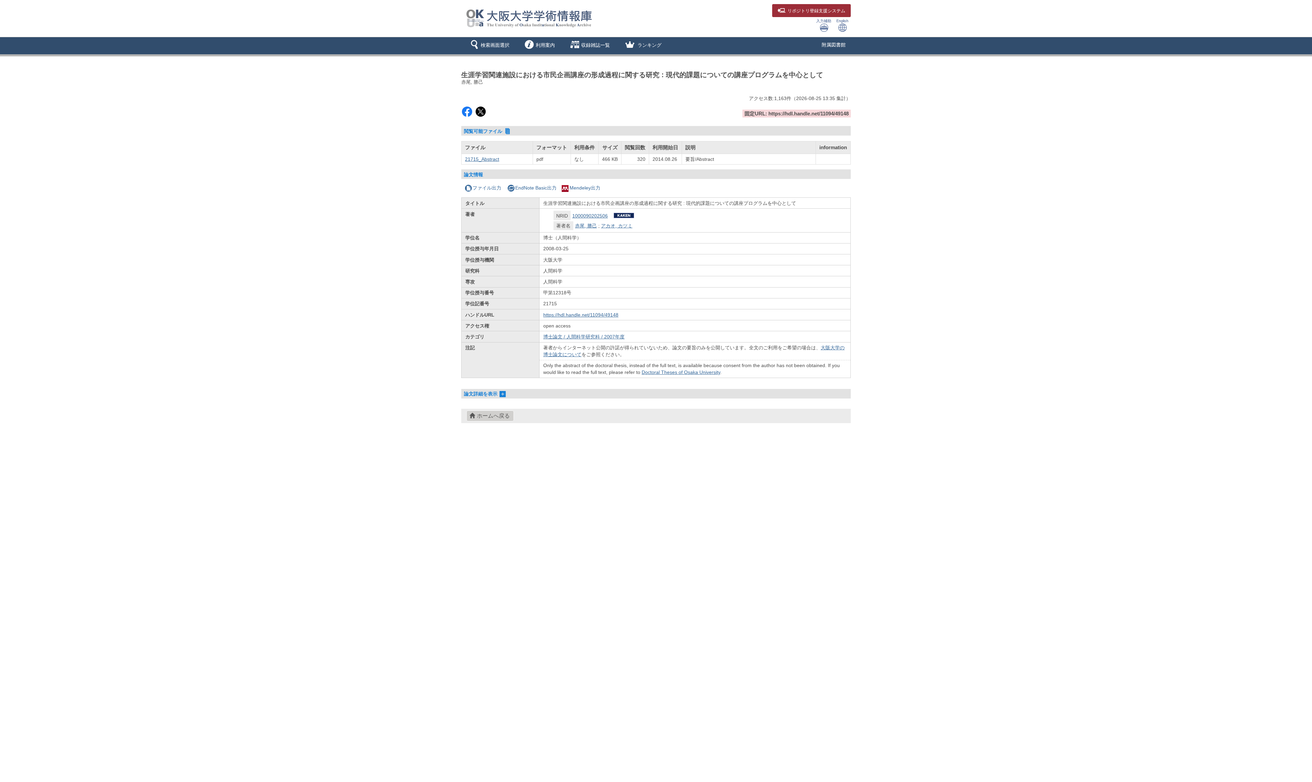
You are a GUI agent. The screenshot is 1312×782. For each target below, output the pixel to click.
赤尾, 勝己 (586, 225)
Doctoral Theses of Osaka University (681, 372)
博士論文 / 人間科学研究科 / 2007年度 (584, 336)
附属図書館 (834, 44)
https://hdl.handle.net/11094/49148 (580, 315)
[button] (488, 45)
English (842, 21)
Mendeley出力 (585, 188)
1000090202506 (590, 216)
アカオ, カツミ (616, 225)
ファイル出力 (487, 188)
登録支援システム (816, 11)
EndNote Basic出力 (536, 188)
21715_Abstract (482, 159)
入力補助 (823, 21)
